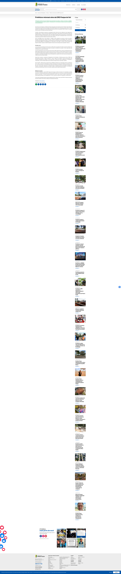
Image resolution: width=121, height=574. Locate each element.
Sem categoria (42, 80)
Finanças (61, 561)
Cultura (49, 558)
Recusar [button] (110, 572)
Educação (61, 560)
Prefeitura (68, 4)
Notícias (47, 12)
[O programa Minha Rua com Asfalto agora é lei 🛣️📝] (61, 533)
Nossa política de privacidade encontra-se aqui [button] (58, 572)
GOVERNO (72, 555)
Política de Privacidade (74, 565)
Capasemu (61, 566)
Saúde (60, 564)
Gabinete (61, 559)
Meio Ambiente (50, 563)
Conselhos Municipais (62, 567)
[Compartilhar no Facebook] (38, 84)
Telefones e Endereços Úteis (81, 557)
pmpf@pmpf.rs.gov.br (38, 565)
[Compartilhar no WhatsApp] (43, 84)
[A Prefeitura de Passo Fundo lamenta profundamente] (71, 543)
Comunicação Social (62, 558)
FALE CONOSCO (80, 555)
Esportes (49, 561)
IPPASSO (61, 568)
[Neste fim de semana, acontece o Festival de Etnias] (61, 543)
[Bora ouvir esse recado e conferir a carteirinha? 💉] (81, 543)
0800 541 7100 (38, 563)
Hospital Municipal (50, 568)
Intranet (79, 563)
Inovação (61, 562)
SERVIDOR (79, 561)
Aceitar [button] (116, 572)
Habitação (49, 562)
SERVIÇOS (79, 560)
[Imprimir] (36, 84)
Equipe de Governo (73, 558)
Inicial (36, 12)
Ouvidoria (78, 4)
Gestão (49, 560)
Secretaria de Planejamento (42, 12)
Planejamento (61, 563)
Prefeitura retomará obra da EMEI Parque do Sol (56, 12)
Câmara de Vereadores (51, 566)
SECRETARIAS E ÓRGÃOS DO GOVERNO (53, 555)
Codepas (49, 567)
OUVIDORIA (72, 560)
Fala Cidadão (83, 4)
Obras (49, 564)
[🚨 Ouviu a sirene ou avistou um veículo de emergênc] (71, 533)
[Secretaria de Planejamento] (41, 5)
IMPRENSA (72, 561)
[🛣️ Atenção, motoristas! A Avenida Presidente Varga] (81, 533)
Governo (73, 4)
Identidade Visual (73, 563)
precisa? (37, 9)
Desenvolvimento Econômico (52, 559)
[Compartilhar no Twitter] (41, 84)
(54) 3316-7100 (39, 561)
